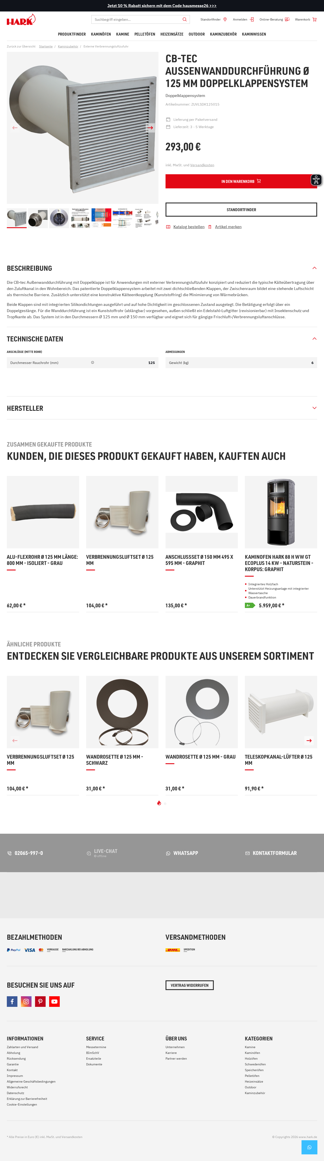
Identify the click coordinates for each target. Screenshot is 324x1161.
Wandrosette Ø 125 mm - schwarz (114, 760)
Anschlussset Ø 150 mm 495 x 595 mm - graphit (199, 560)
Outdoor (250, 1087)
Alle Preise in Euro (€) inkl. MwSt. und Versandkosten (44, 1137)
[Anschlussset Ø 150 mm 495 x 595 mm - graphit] (202, 512)
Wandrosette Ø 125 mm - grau (201, 757)
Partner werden (176, 1059)
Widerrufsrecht (17, 1087)
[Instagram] (26, 1001)
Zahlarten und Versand (22, 1047)
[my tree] (107, 895)
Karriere (171, 1053)
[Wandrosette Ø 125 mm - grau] (202, 712)
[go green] (30, 895)
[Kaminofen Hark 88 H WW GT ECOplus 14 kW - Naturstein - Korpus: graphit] (281, 512)
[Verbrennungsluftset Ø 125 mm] (122, 512)
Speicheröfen (254, 1070)
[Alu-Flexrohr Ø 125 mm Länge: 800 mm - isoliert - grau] (43, 512)
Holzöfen (251, 1059)
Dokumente (94, 1064)
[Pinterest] (40, 1001)
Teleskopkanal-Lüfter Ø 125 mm (279, 760)
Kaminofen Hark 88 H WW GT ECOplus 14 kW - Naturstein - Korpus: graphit (279, 563)
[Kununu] (310, 895)
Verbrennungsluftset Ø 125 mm (120, 560)
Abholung (13, 1053)
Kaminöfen (252, 1053)
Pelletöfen (252, 1076)
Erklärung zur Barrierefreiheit (27, 1099)
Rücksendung (16, 1059)
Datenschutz (15, 1093)
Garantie (13, 1064)
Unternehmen (175, 1047)
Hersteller (25, 407)
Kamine (250, 1047)
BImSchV (92, 1053)
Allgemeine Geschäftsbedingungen (31, 1081)
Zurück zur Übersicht (21, 46)
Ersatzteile (93, 1059)
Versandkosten (202, 165)
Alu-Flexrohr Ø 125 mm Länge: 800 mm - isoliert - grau (42, 560)
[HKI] (175, 895)
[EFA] (247, 895)
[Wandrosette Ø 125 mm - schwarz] (122, 712)
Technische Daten (35, 338)
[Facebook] (12, 1001)
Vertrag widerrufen (190, 985)
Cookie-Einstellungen (22, 1104)
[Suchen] (184, 19)
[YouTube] (54, 1001)
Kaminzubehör (255, 1093)
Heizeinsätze (254, 1081)
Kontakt (12, 1070)
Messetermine (96, 1047)
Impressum (15, 1076)
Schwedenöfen (255, 1064)
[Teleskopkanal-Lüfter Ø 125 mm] (281, 712)
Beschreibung (29, 267)
